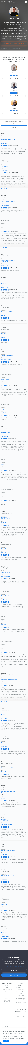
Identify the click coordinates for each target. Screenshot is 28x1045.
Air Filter (3, 333)
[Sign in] (26, 2)
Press (7, 987)
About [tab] (14, 127)
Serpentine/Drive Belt (7, 355)
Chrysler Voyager (5, 908)
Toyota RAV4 (4, 746)
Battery (3, 714)
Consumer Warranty (21, 985)
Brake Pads (4, 283)
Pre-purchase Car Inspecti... (8, 409)
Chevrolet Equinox (5, 576)
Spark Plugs (4, 261)
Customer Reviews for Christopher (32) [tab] (14, 122)
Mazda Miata (4, 413)
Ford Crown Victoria (6, 359)
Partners (7, 1003)
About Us (7, 985)
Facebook (7, 1022)
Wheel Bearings (5, 432)
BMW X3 (3, 315)
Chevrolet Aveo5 (5, 205)
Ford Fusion (4, 498)
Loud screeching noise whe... (9, 646)
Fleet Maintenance (7, 989)
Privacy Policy (21, 989)
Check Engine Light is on (8, 201)
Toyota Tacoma (4, 170)
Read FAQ (14, 970)
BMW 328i (3, 624)
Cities (7, 994)
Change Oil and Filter (7, 312)
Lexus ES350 (4, 879)
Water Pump (4, 904)
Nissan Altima (4, 265)
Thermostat (4, 820)
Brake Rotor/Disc (5, 572)
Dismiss (6, 1040)
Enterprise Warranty (21, 987)
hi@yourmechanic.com (18, 966)
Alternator (4, 225)
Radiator (3, 819)
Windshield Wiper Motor (8, 139)
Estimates (7, 998)
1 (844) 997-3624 (7, 966)
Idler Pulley (4, 517)
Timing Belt (4, 166)
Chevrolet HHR (4, 436)
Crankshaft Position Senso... (9, 679)
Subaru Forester (5, 552)
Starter (3, 464)
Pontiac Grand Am (5, 522)
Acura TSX (3, 468)
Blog (7, 1006)
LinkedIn (7, 1024)
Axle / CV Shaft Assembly (8, 791)
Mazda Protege (5, 599)
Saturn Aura (4, 143)
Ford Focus (4, 718)
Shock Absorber (5, 792)
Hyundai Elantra (5, 650)
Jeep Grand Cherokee (6, 824)
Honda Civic (4, 383)
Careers (7, 991)
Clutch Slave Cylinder (7, 596)
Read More (4, 188)
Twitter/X (7, 1026)
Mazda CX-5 (4, 854)
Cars (7, 996)
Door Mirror (4, 494)
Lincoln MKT (4, 798)
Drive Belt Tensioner (6, 519)
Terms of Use (21, 995)
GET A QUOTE (14, 975)
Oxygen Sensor (5, 379)
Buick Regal (4, 683)
